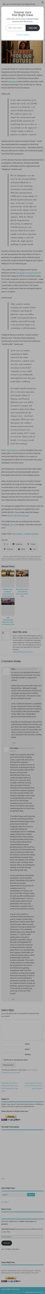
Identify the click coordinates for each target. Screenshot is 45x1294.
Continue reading (22, 35)
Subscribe (33, 28)
